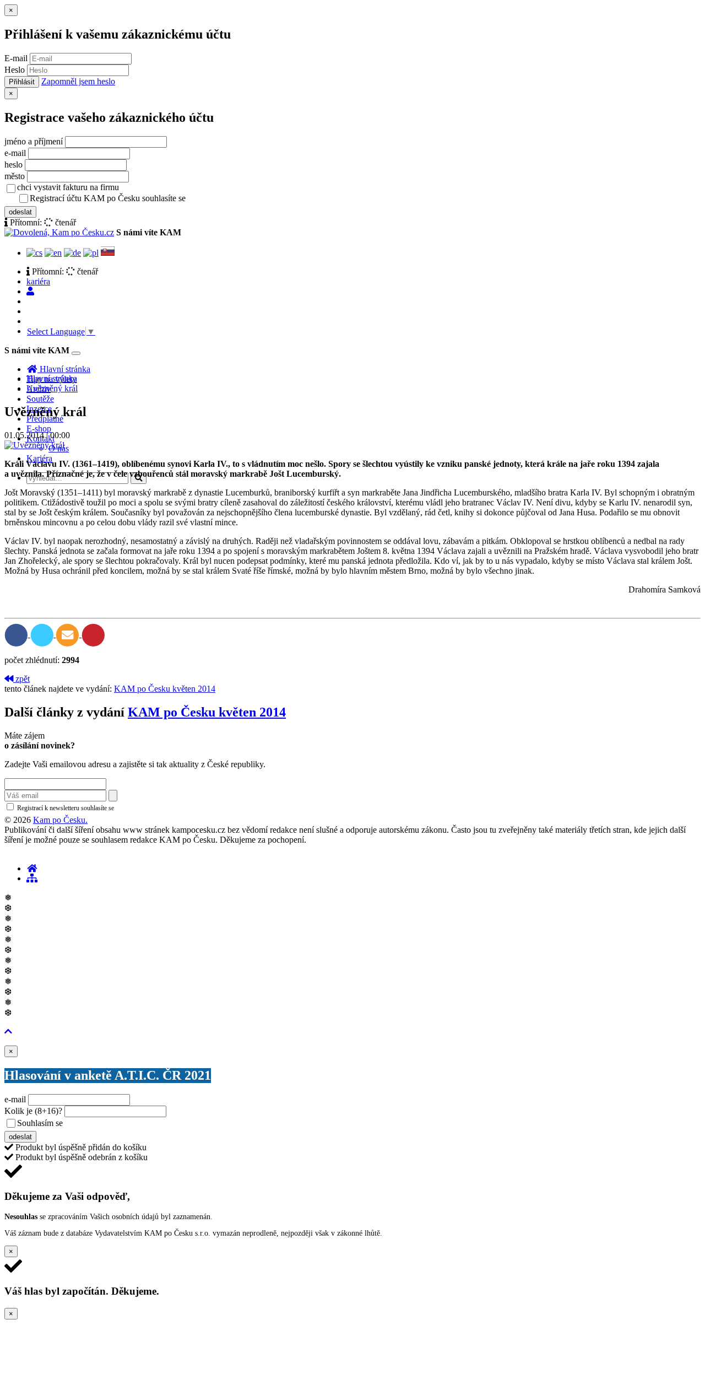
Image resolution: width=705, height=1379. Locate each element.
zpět (21, 678)
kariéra (38, 281)
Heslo (14, 69)
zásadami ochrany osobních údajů (162, 808)
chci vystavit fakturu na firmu (68, 187)
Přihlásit (22, 82)
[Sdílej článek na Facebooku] (17, 634)
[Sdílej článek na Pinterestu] (93, 634)
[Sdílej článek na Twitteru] (43, 634)
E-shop (38, 428)
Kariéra (39, 458)
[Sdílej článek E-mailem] (69, 634)
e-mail (15, 153)
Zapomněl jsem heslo (78, 81)
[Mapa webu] (31, 878)
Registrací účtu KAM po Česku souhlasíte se (151, 198)
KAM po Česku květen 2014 (164, 688)
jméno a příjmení (33, 141)
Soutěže (40, 398)
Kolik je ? (33, 1111)
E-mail (16, 58)
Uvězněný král (52, 388)
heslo (13, 164)
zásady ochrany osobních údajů (231, 199)
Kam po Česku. (60, 820)
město (14, 176)
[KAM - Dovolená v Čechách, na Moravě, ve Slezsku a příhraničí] (31, 868)
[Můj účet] (30, 291)
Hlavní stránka (51, 378)
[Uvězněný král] (34, 445)
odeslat (20, 212)
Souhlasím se (117, 1123)
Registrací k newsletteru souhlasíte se (110, 808)
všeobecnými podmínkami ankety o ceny (143, 1124)
